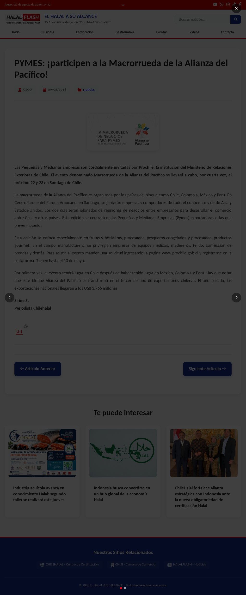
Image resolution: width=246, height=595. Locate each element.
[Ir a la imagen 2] (125, 588)
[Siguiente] (236, 297)
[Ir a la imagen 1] (121, 588)
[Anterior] (9, 297)
